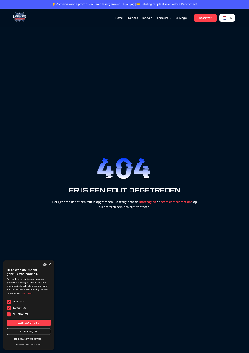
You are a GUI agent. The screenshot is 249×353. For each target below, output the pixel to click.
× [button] (49, 264)
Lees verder (26, 293)
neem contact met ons (176, 202)
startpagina (147, 202)
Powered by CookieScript (29, 344)
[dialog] (28, 305)
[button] (164, 18)
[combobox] (45, 264)
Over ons (132, 17)
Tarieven (147, 17)
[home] (20, 17)
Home (119, 17)
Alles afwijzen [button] (29, 331)
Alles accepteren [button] (28, 322)
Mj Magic (181, 17)
